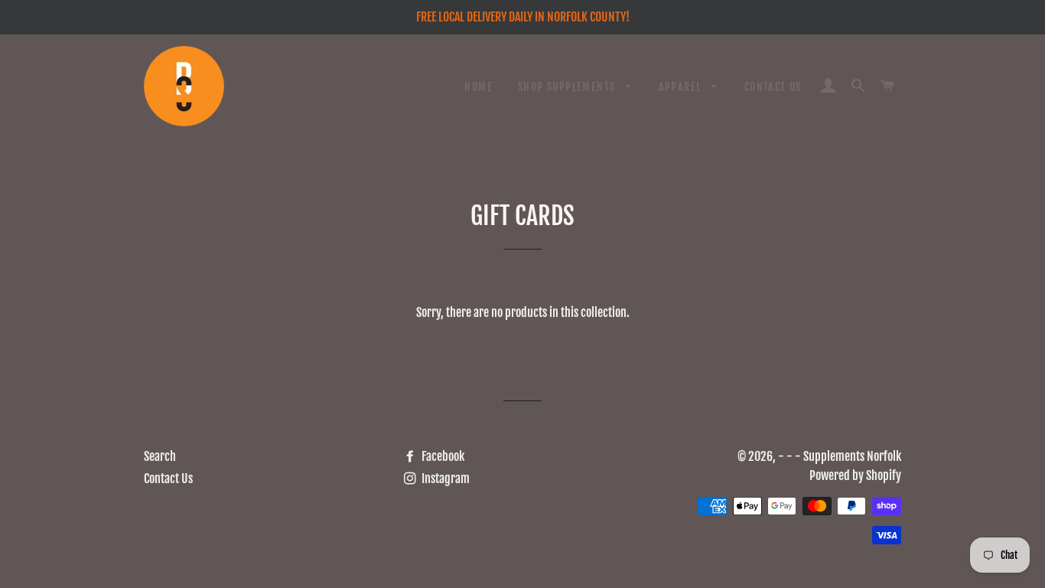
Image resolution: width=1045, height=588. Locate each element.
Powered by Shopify (855, 475)
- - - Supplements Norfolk (839, 456)
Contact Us (168, 478)
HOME (478, 86)
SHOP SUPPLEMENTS (568, 86)
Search (160, 456)
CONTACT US (773, 86)
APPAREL (682, 86)
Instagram (444, 478)
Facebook (441, 456)
